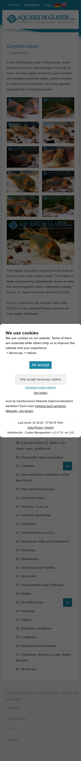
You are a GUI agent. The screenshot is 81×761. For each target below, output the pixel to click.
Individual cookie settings (40, 387)
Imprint (49, 427)
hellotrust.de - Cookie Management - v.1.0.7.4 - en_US (40, 432)
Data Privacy (35, 427)
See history (40, 393)
